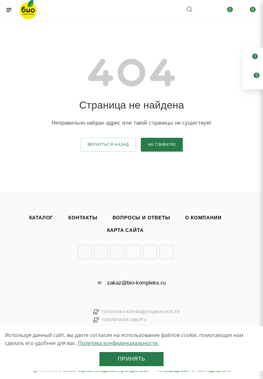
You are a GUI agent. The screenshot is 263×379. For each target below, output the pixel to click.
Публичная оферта (124, 320)
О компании (203, 217)
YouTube (117, 252)
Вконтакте (84, 252)
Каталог (41, 217)
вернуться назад (108, 144)
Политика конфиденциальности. (118, 343)
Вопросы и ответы (141, 217)
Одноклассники (133, 252)
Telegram (101, 252)
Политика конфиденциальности (141, 312)
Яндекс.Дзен (150, 252)
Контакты (82, 217)
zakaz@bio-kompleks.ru (136, 283)
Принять (131, 359)
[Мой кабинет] (205, 10)
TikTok (166, 252)
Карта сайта (125, 230)
